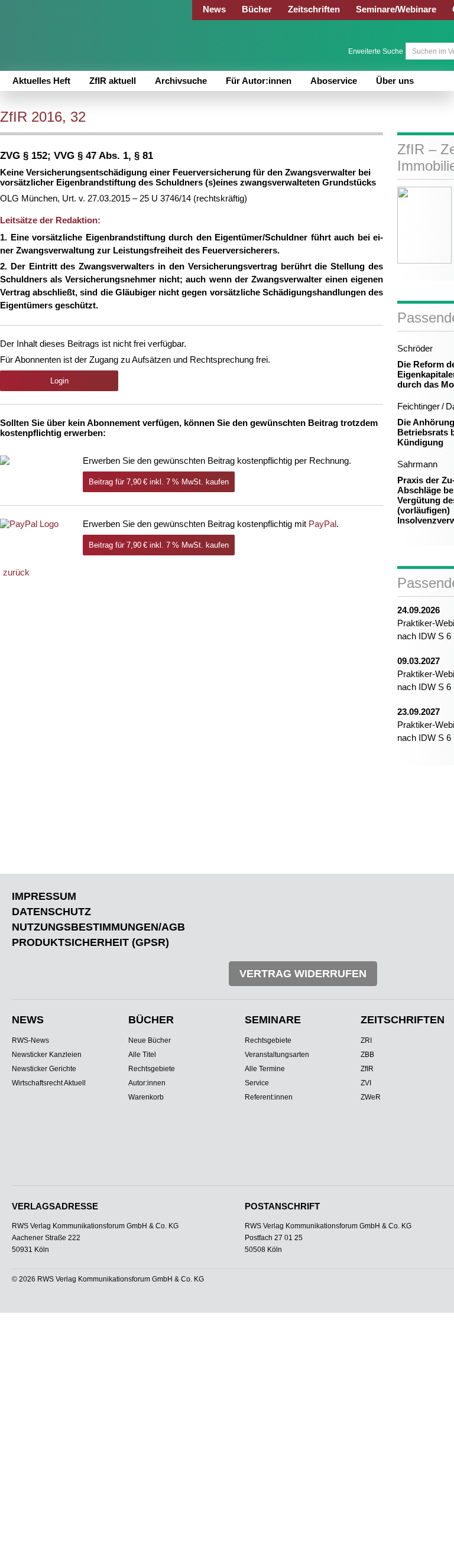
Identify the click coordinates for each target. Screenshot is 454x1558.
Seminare (273, 1020)
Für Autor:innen (258, 81)
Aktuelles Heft (41, 81)
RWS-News (30, 1040)
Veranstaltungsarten (277, 1054)
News (214, 9)
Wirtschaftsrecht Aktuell (49, 1083)
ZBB (367, 1054)
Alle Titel (142, 1054)
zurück (16, 572)
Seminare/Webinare (396, 9)
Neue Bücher (149, 1040)
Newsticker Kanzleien (47, 1054)
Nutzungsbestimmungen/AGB (98, 927)
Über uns (395, 81)
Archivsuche (181, 81)
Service (257, 1083)
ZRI (366, 1040)
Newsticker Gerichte (44, 1069)
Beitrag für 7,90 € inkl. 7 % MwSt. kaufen (159, 481)
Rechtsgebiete (151, 1069)
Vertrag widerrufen (303, 974)
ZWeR (371, 1097)
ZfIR (367, 1069)
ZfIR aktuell (112, 81)
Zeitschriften (314, 9)
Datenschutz (51, 912)
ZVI (366, 1083)
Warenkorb (146, 1097)
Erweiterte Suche (375, 51)
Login (59, 380)
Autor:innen (147, 1083)
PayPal (322, 524)
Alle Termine (265, 1069)
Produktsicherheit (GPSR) (90, 942)
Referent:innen (269, 1097)
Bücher (257, 9)
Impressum (44, 896)
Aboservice (333, 81)
